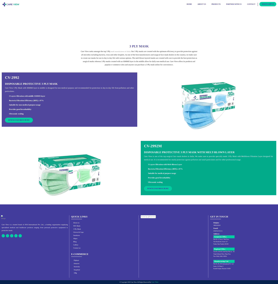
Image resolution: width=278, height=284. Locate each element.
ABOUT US (202, 4)
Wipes (75, 238)
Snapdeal (76, 270)
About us (76, 223)
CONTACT (251, 4)
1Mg (75, 273)
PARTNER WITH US (234, 4)
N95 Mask (76, 226)
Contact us (76, 248)
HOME (189, 4)
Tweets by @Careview (148, 217)
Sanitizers (76, 235)
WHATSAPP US (268, 4)
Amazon (76, 263)
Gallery (75, 245)
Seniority (76, 266)
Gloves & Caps (78, 232)
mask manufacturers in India (120, 51)
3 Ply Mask (77, 229)
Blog (75, 242)
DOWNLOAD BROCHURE (19, 120)
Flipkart (76, 260)
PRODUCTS (216, 4)
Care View (154, 282)
